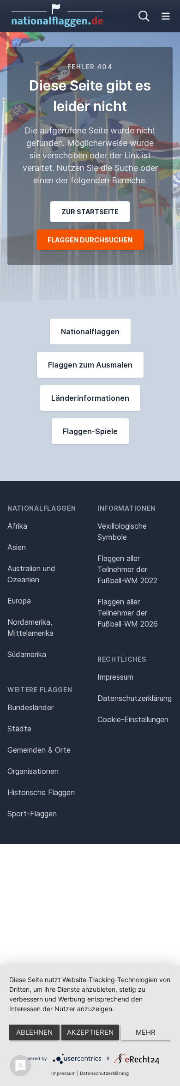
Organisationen (33, 771)
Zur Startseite (90, 212)
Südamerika (26, 654)
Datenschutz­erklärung (134, 698)
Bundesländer (30, 707)
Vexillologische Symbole (122, 531)
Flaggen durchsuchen (90, 240)
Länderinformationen (90, 398)
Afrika (17, 526)
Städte (19, 728)
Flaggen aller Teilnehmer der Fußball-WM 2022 (127, 569)
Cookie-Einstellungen (132, 719)
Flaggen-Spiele (90, 431)
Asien (16, 547)
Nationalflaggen (90, 331)
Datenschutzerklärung (104, 1073)
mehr (146, 1032)
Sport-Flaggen (32, 813)
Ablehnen (34, 1032)
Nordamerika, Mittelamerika (30, 627)
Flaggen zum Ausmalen (90, 364)
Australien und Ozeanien (31, 574)
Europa (19, 600)
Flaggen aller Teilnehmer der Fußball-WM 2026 (127, 612)
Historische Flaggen (41, 792)
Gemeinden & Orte (39, 749)
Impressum (115, 677)
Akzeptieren (90, 1032)
